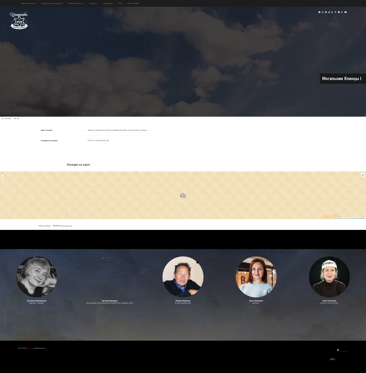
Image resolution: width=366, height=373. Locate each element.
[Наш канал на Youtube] (345, 12)
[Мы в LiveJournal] (329, 12)
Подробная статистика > (332, 359)
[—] (19, 29)
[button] (183, 195)
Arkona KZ (30, 348)
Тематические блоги (75, 3)
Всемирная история (27, 3)
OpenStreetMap (355, 218)
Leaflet (338, 218)
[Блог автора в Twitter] (326, 12)
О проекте (92, 3)
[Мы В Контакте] (320, 12)
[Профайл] (109, 276)
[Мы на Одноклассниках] (332, 12)
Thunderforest (345, 218)
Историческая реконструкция (51, 3)
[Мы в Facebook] (342, 12)
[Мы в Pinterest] (336, 12)
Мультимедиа (107, 3)
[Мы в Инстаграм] (323, 12)
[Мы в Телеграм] (339, 12)
